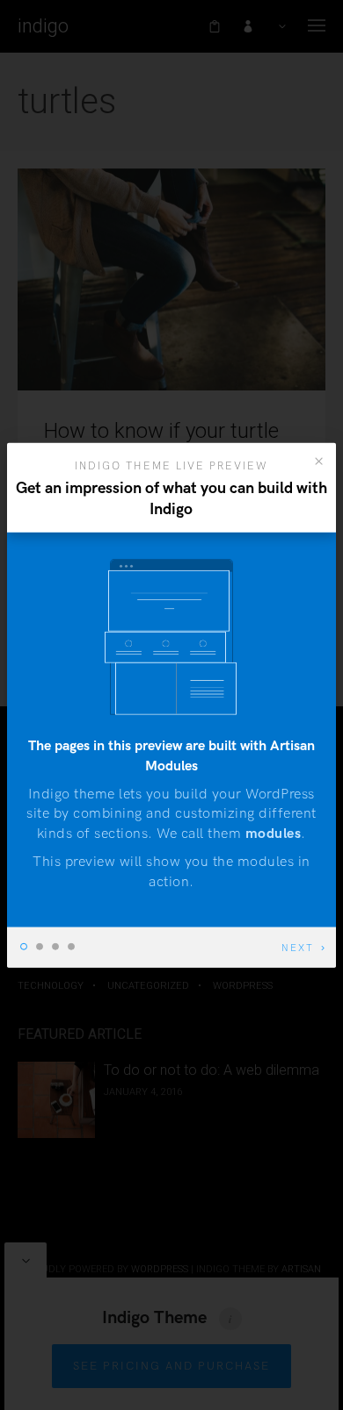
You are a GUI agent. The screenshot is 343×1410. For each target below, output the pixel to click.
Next (297, 948)
